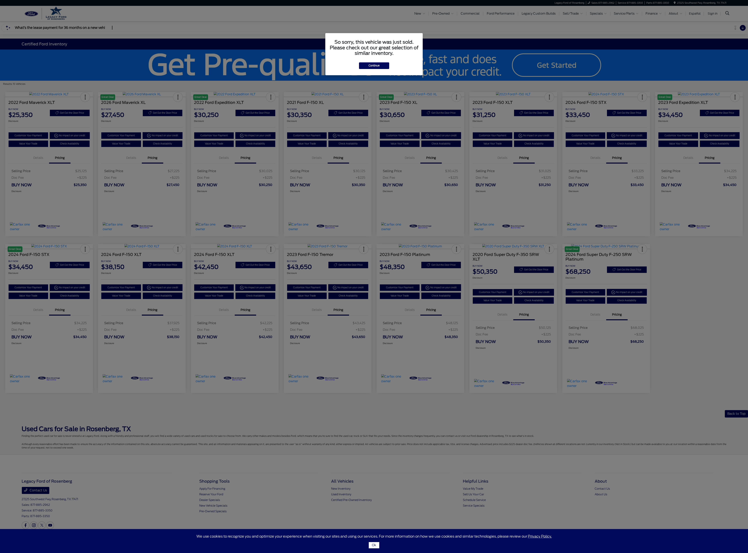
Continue (374, 65)
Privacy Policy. (540, 536)
